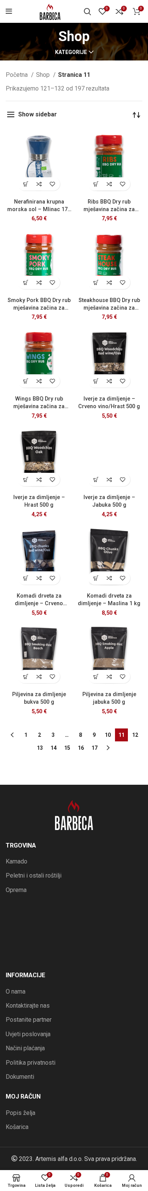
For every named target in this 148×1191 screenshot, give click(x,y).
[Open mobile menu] (9, 11)
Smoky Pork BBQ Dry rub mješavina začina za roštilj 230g (39, 308)
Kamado (16, 861)
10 (108, 735)
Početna (17, 74)
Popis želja (20, 1112)
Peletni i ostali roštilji (33, 875)
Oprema (16, 890)
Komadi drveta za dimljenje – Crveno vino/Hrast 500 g (39, 603)
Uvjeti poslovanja (28, 1034)
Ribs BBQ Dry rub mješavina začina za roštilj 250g (109, 209)
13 (40, 748)
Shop (43, 74)
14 (53, 748)
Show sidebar (37, 114)
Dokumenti (20, 1076)
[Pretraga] (87, 11)
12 (135, 735)
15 (67, 748)
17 (94, 748)
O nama (15, 991)
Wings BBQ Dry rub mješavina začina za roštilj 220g (39, 406)
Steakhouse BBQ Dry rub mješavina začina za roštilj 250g (109, 308)
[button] (25, 184)
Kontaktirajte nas (28, 1005)
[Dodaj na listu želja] (52, 184)
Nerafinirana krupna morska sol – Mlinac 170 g (39, 209)
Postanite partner (29, 1019)
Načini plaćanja (25, 1048)
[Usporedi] (39, 184)
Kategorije (71, 52)
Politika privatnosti (30, 1062)
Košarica (17, 1127)
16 (81, 748)
